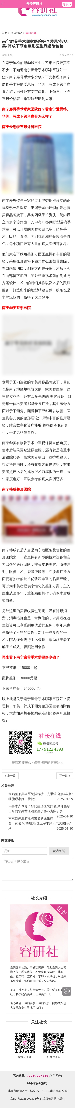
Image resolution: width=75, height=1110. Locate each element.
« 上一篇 (10, 775)
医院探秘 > (17, 33)
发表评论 (59, 851)
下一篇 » (64, 775)
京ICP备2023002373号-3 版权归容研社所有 (37, 1098)
